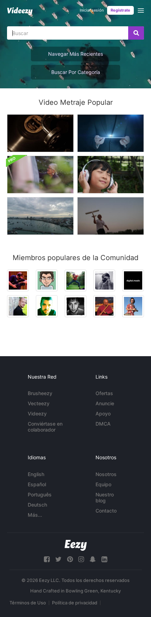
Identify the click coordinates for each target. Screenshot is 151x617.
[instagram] (81, 559)
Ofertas (104, 393)
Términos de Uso (27, 602)
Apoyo (103, 413)
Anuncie (105, 403)
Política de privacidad (74, 602)
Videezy (37, 413)
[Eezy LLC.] (76, 545)
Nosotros (106, 474)
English (36, 474)
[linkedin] (104, 559)
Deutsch (37, 505)
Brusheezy (40, 393)
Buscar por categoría (75, 72)
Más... (35, 515)
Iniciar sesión (92, 10)
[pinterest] (70, 559)
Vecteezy (39, 403)
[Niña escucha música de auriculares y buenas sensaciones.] (110, 175)
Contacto (106, 511)
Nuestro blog (105, 497)
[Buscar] (136, 33)
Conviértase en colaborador (45, 427)
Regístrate (120, 10)
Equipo (103, 484)
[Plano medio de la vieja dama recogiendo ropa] (40, 175)
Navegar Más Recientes (75, 54)
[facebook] (47, 559)
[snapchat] (93, 559)
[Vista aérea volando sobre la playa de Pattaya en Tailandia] (40, 216)
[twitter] (58, 559)
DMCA (103, 424)
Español (37, 484)
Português (40, 494)
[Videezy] (20, 11)
